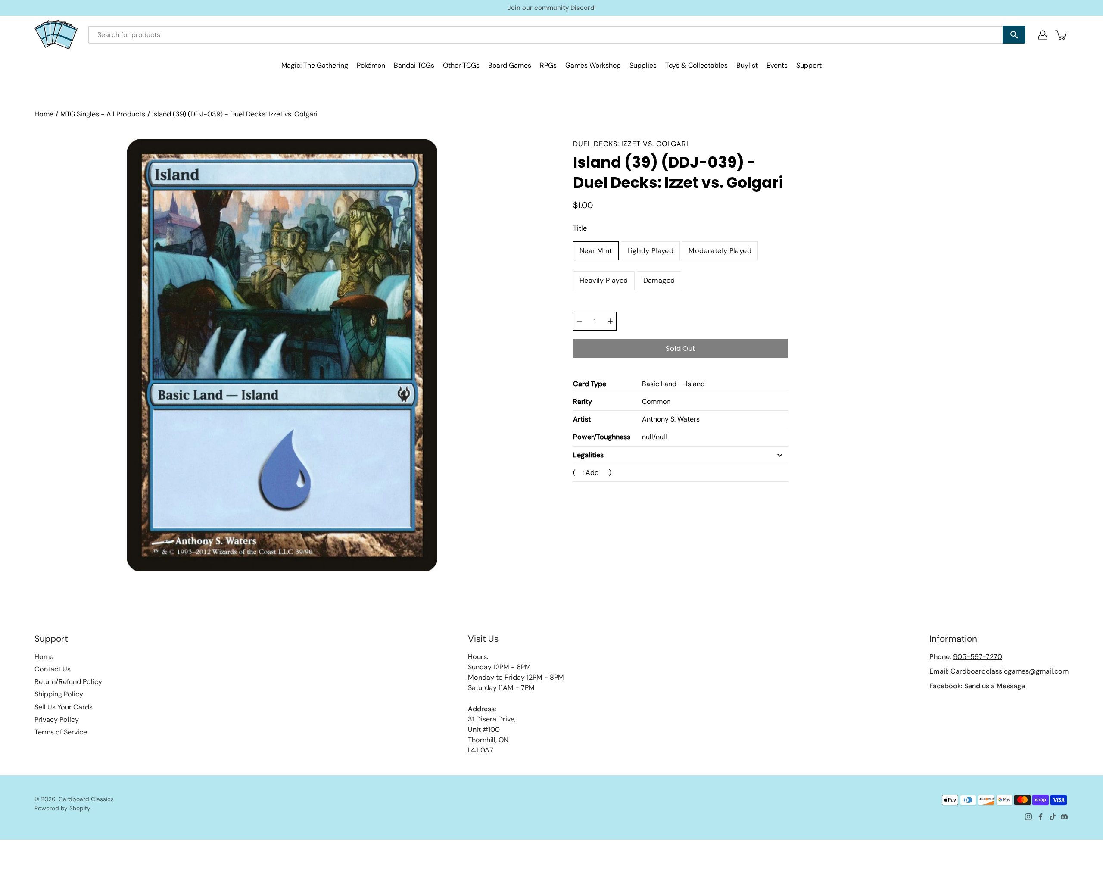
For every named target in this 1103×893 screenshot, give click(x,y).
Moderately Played (720, 250)
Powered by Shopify (62, 808)
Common (656, 401)
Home (43, 114)
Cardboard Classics (86, 799)
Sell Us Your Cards (63, 707)
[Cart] (1062, 35)
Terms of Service (60, 732)
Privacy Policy (56, 719)
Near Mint (596, 250)
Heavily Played (604, 280)
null (647, 436)
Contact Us (52, 669)
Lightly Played (650, 250)
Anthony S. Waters (671, 419)
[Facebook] (1040, 816)
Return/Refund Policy (68, 681)
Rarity (582, 401)
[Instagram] (1028, 816)
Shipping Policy (58, 694)
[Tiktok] (1052, 816)
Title (580, 228)
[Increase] (610, 321)
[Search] (1014, 35)
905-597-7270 (977, 656)
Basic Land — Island (673, 383)
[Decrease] (579, 321)
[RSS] (1065, 816)
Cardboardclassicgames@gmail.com (1009, 671)
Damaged (659, 280)
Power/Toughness (601, 436)
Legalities (588, 454)
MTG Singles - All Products (102, 114)
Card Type (589, 383)
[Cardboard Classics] (56, 35)
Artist (582, 419)
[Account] (1043, 35)
